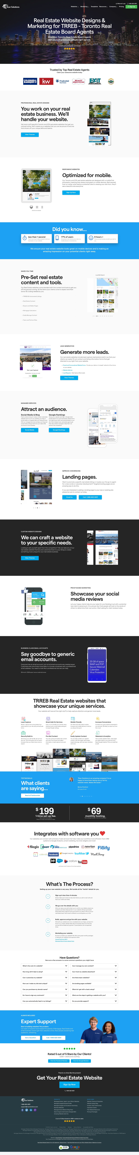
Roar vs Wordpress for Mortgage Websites (86, 1134)
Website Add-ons (67, 370)
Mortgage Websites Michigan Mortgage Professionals (105, 1130)
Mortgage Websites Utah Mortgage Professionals (96, 1133)
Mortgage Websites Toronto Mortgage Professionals (56, 1129)
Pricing (121, 6)
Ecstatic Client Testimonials (94, 1105)
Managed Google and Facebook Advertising (65, 1105)
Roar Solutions (59, 1137)
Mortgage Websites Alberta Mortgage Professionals (32, 1129)
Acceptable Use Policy (88, 1127)
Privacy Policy (63, 1127)
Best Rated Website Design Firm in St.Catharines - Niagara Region (52, 1142)
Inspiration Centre (92, 1107)
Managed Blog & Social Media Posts (64, 941)
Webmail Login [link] (121, 3)
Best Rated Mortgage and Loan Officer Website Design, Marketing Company (84, 1142)
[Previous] (23, 82)
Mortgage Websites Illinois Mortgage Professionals (81, 1130)
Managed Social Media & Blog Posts (63, 1109)
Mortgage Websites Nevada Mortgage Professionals (69, 1132)
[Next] (115, 82)
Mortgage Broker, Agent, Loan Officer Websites (66, 1101)
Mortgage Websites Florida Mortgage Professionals (34, 1130)
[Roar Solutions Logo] (18, 6)
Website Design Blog (92, 1103)
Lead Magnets (67, 373)
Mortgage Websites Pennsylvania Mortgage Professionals (49, 1133)
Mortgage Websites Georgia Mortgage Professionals (57, 1130)
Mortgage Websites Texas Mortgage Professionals (74, 1133)
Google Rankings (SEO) (61, 939)
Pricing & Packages (92, 1112)
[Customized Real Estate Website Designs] (117, 552)
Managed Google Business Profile (63, 1103)
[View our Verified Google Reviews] (74, 1147)
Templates (94, 6)
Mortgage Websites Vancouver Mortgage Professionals (81, 1129)
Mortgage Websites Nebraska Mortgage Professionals (46, 1132)
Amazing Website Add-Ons (61, 1114)
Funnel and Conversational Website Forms (74, 365)
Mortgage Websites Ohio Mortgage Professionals (25, 1133)
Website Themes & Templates (95, 1101)
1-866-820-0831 (132, 3)
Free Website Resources (93, 1109)
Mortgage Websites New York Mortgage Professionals (94, 1132)
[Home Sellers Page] (117, 296)
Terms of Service (77, 1127)
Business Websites (59, 1107)
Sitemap (70, 1127)
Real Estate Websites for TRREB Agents (117, 1133)
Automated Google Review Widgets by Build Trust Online (75, 1137)
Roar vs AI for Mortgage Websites (50, 1134)
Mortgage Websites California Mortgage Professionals (106, 1129)
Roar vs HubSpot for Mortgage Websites (67, 1134)
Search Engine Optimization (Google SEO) (65, 1112)
